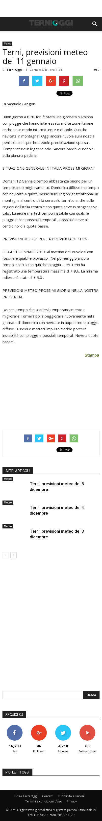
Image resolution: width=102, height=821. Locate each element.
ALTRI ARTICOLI (17, 471)
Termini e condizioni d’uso (43, 801)
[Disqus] (51, 628)
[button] (95, 24)
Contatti (47, 796)
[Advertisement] (51, 8)
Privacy (72, 801)
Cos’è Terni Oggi (25, 796)
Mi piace (14, 727)
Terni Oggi (14, 69)
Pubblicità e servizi (71, 796)
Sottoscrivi (87, 727)
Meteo (7, 43)
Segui (39, 727)
